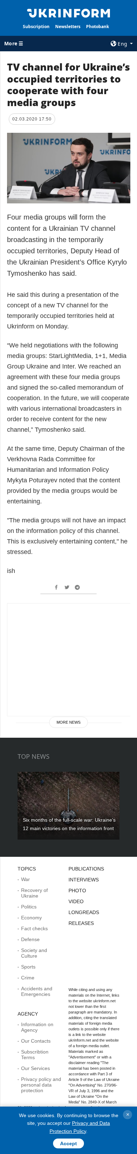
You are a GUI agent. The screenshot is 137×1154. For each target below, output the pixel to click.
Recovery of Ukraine (34, 893)
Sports (28, 967)
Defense (30, 939)
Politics (29, 906)
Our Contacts (36, 1041)
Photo (77, 890)
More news (68, 722)
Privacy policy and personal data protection (41, 1084)
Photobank (97, 27)
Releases (81, 923)
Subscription (36, 27)
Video (76, 901)
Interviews (83, 879)
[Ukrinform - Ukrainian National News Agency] (68, 13)
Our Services (35, 1068)
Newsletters (67, 27)
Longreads (83, 912)
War (25, 879)
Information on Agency (37, 1027)
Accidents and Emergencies (36, 991)
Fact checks (34, 928)
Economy (31, 917)
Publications (86, 869)
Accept (68, 1143)
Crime (27, 977)
